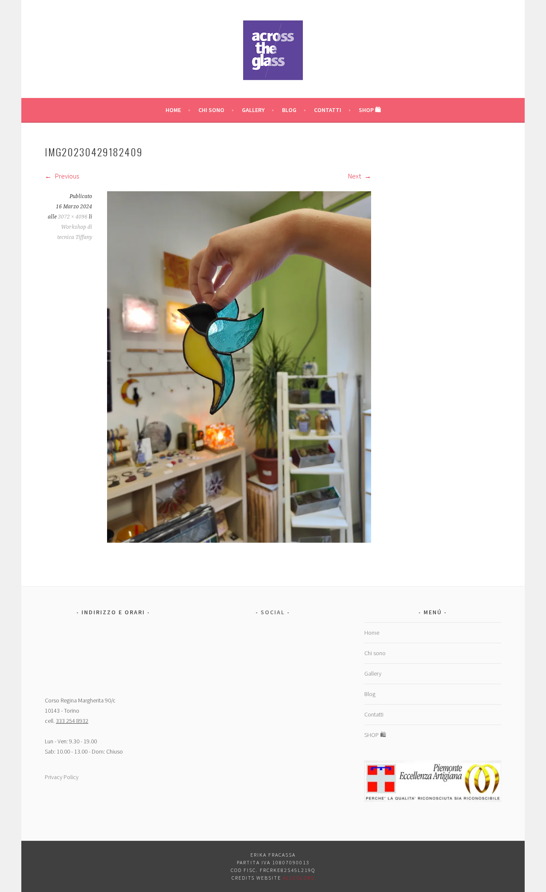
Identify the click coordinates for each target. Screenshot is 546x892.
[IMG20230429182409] (239, 540)
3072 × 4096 (72, 217)
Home (173, 110)
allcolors (298, 878)
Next (355, 176)
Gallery (253, 110)
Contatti (327, 110)
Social (273, 612)
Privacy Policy (61, 777)
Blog (289, 110)
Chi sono (211, 110)
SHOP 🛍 (370, 110)
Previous (66, 176)
